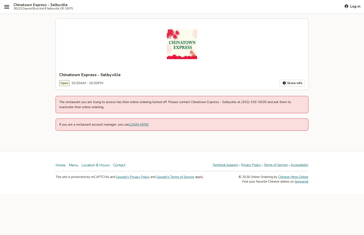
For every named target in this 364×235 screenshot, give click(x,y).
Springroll (301, 181)
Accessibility (299, 165)
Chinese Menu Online (293, 177)
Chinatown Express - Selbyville (40, 5)
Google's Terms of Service (175, 177)
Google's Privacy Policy (133, 177)
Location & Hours (96, 165)
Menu (73, 165)
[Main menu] (6, 6)
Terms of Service (276, 165)
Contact (119, 165)
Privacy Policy (251, 165)
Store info (294, 83)
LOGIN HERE (139, 124)
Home (61, 165)
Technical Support (225, 165)
